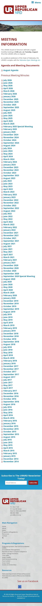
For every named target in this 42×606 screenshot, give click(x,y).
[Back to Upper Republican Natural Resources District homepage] (20, 9)
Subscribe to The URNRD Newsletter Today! (21, 477)
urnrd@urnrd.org (15, 515)
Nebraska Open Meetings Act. (30, 60)
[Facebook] (19, 587)
